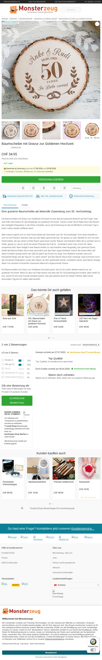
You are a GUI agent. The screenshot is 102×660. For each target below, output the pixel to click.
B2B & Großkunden (10, 563)
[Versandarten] (25, 586)
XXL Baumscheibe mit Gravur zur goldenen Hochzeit (37, 321)
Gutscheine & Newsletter (63, 572)
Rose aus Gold (9, 318)
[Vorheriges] (4, 70)
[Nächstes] (97, 70)
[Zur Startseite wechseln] (33, 10)
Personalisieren (51, 179)
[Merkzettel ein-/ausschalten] (96, 115)
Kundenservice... (82, 528)
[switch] (93, 650)
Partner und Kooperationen (64, 563)
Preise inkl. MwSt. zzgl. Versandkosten (15, 158)
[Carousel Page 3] (53, 337)
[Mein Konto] (95, 10)
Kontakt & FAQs (8, 553)
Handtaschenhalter (37, 482)
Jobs (55, 558)
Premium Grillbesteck (64, 482)
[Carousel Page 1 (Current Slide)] (49, 338)
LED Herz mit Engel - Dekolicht (89, 319)
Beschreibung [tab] (10, 205)
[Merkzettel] (87, 10)
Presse (4, 558)
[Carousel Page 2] (51, 337)
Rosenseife (84, 482)
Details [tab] (25, 205)
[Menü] (97, 638)
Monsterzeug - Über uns (62, 553)
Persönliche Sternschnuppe (10, 483)
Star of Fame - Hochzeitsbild (60, 319)
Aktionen (56, 568)
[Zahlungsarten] (51, 538)
